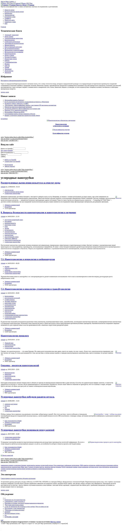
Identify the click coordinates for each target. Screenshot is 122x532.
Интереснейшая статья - (12, 513)
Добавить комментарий (12, 205)
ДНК (81, 465)
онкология (8, 311)
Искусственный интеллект (13, 47)
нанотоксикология (11, 233)
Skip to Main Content (7, 1)
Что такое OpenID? (7, 150)
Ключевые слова (10, 17)
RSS (6, 23)
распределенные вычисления (14, 192)
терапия (7, 409)
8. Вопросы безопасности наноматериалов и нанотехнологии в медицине (38, 212)
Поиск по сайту (10, 20)
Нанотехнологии (10, 53)
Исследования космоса (12, 48)
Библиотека (8, 13)
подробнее (4, 119)
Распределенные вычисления (14, 11)
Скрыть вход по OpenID (12, 161)
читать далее (5, 92)
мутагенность (9, 230)
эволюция (69, 467)
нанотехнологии (10, 344)
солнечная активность (45, 469)
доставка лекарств (10, 301)
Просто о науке (55, 522)
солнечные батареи (20, 465)
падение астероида (31, 469)
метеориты (105, 467)
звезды (53, 467)
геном (80, 467)
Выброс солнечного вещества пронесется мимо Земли (22, 115)
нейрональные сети (11, 268)
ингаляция (8, 221)
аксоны (7, 266)
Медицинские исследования (14, 52)
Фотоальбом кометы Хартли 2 (14, 100)
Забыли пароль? (10, 166)
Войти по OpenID (10, 160)
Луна (55, 465)
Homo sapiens (9, 36)
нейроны (7, 270)
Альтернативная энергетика (14, 38)
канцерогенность (10, 223)
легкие (7, 228)
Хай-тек (7, 65)
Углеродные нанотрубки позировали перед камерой (27, 430)
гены (100, 467)
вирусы (41, 467)
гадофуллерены (10, 299)
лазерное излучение (11, 404)
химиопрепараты (10, 318)
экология (48, 467)
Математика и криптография (14, 50)
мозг (26, 467)
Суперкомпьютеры (11, 62)
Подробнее (8, 207)
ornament (7, 512)
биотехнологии (10, 372)
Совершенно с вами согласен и (15, 501)
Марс (22, 467)
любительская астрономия (104, 465)
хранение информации (12, 439)
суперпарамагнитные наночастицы (16, 315)
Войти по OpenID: (7, 148)
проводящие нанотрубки (13, 271)
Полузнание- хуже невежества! (15, 508)
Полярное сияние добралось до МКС (17, 103)
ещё (2, 520)
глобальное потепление (71, 465)
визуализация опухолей (12, 298)
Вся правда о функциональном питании (14, 80)
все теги (3, 470)
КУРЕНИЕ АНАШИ (11, 517)
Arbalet (3, 187)
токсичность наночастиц (13, 240)
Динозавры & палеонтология (14, 43)
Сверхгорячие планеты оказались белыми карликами (18, 478)
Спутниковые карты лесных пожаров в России (20, 114)
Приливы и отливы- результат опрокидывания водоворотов (24, 503)
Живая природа (10, 45)
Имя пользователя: (7, 152)
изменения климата (7, 465)
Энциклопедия (9, 15)
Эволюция (8, 69)
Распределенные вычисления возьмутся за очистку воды (30, 183)
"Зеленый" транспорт (12, 35)
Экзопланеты (9, 71)
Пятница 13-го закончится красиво (16, 110)
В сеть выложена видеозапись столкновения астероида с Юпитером (27, 102)
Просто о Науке (21, 5)
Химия (7, 67)
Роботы (7, 60)
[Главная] (16, 3)
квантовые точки (10, 225)
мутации (36, 467)
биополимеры (9, 296)
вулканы (58, 467)
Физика (7, 64)
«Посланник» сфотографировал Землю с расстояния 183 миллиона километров (30, 105)
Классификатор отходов (61, 133)
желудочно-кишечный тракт (14, 220)
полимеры (8, 378)
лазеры (75, 467)
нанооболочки (9, 306)
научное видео (93, 467)
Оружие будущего (10, 57)
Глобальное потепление (12, 42)
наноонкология (9, 308)
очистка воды (9, 190)
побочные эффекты (11, 238)
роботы (115, 465)
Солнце (30, 467)
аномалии (85, 467)
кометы (85, 465)
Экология (8, 72)
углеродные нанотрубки (12, 193)
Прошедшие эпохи (11, 59)
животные (8, 374)
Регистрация (9, 164)
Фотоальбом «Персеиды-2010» (15, 112)
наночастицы (9, 235)
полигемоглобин (10, 313)
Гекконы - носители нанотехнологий (20, 365)
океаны (37, 465)
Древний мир (9, 343)
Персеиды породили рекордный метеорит (18, 107)
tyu (5, 515)
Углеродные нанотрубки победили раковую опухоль (28, 397)
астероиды (92, 465)
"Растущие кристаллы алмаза (14, 505)
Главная (3, 27)
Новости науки (9, 10)
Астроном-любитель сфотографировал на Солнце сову (22, 108)
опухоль (7, 406)
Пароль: (4, 154)
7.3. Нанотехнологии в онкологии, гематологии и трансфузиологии (35, 289)
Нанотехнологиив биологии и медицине (61, 125)
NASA (63, 467)
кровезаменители (10, 305)
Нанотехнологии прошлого (15, 335)
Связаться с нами (10, 22)
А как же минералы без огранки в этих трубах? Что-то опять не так (26, 506)
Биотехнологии (10, 40)
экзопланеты (31, 465)
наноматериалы (10, 231)
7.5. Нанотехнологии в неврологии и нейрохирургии (28, 259)
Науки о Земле (9, 55)
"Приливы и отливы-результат (14, 510)
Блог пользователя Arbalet (13, 421)
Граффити (8, 18)
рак (6, 407)
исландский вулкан (47, 465)
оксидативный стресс (12, 237)
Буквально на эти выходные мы (15, 500)
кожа (6, 226)
